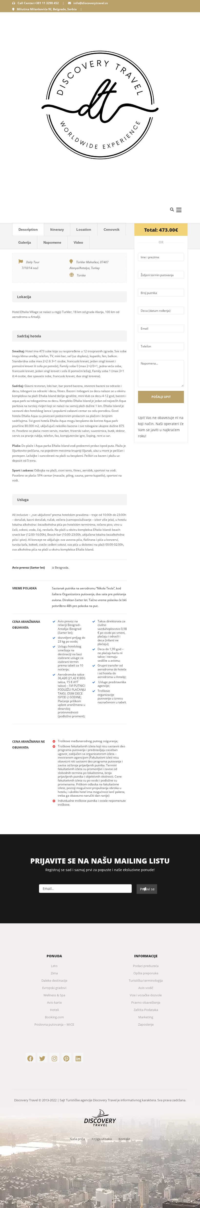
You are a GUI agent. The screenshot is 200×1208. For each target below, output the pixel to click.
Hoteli (54, 1010)
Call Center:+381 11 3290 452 (38, 3)
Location (83, 229)
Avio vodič (145, 988)
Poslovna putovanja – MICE (54, 1024)
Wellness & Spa (54, 995)
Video (78, 242)
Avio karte (54, 1002)
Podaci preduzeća (146, 966)
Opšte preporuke (145, 973)
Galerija (24, 242)
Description (28, 229)
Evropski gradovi (54, 988)
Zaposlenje (146, 1024)
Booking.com (54, 1017)
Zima (54, 973)
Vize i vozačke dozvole (146, 995)
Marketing (145, 1017)
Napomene (52, 242)
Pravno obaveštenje (145, 1002)
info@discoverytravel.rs (90, 3)
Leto (54, 966)
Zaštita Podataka (146, 1010)
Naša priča (77, 1139)
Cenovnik (112, 229)
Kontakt (124, 1139)
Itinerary (57, 229)
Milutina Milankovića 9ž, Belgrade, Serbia (46, 9)
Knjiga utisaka (102, 1139)
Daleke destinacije (54, 980)
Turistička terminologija (146, 980)
